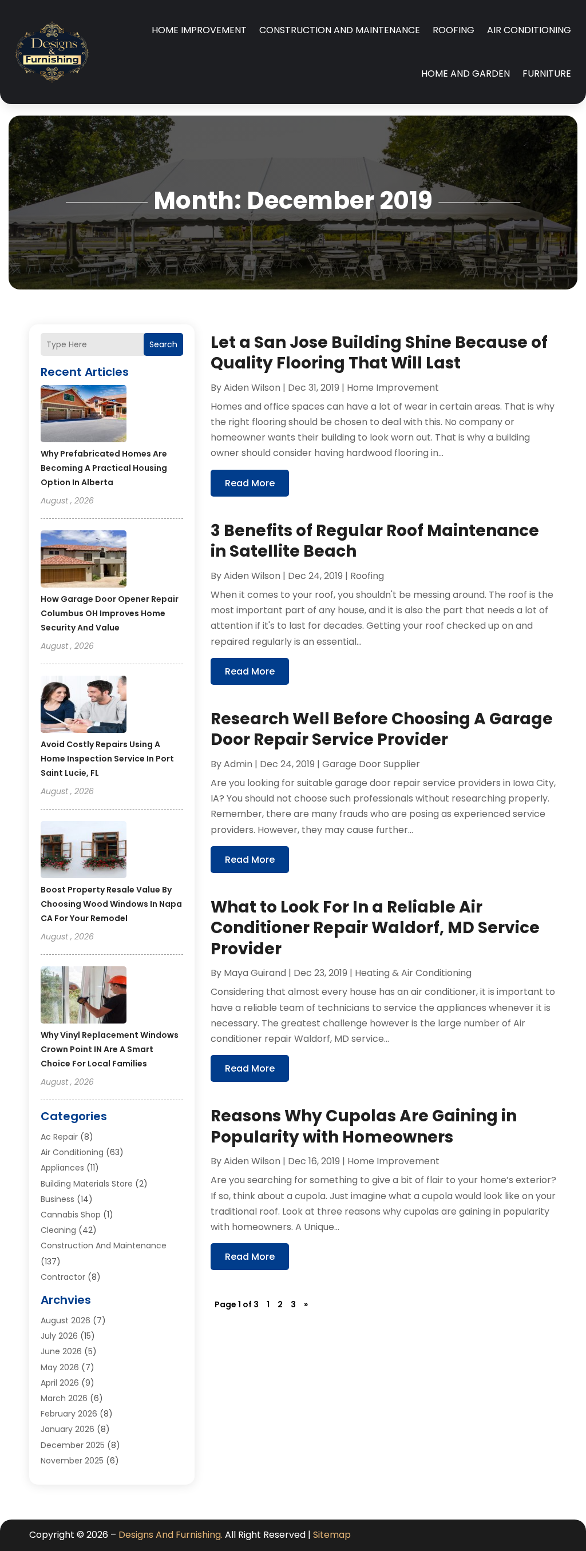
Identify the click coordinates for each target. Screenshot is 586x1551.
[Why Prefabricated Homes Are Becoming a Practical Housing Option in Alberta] (83, 415)
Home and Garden (465, 73)
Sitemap (332, 1534)
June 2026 (61, 1351)
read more (250, 483)
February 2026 (69, 1413)
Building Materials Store (87, 1183)
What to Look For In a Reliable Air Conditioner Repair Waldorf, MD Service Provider (375, 928)
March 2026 (64, 1398)
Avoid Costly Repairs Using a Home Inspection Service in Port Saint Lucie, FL (107, 759)
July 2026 (59, 1336)
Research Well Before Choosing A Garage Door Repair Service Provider (382, 729)
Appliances (62, 1167)
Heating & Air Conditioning (413, 972)
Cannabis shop (71, 1214)
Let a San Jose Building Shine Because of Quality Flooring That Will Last (379, 352)
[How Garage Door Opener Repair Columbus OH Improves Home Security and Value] (83, 560)
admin (238, 764)
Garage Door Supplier (371, 764)
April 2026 (60, 1383)
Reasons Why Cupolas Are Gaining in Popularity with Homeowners (364, 1126)
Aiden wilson (252, 387)
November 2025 (72, 1460)
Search (163, 344)
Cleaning (58, 1230)
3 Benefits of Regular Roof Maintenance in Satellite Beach (375, 540)
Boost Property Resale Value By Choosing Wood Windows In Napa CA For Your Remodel (111, 904)
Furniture (546, 73)
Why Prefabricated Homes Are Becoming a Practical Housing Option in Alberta (104, 468)
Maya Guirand (255, 972)
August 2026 (65, 1320)
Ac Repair (59, 1137)
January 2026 (67, 1429)
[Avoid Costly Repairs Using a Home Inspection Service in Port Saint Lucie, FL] (83, 706)
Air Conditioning (529, 30)
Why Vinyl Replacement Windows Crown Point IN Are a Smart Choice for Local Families (110, 1049)
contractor (63, 1277)
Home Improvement (199, 30)
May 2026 (60, 1367)
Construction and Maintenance (339, 30)
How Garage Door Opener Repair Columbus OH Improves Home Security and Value (110, 613)
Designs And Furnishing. (170, 1534)
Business (57, 1199)
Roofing (453, 30)
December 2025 (73, 1445)
